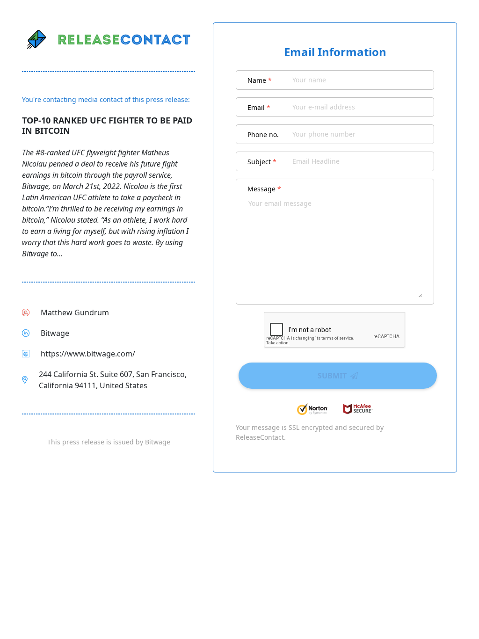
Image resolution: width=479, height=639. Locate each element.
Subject (261, 161)
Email (258, 107)
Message (264, 188)
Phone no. (263, 134)
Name (259, 80)
